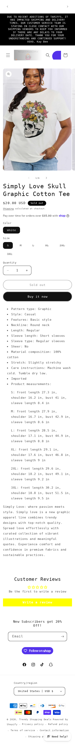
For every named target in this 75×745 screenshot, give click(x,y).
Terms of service (23, 730)
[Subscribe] (62, 636)
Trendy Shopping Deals (35, 719)
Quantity (9, 262)
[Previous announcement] (7, 6)
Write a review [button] (37, 602)
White (13, 231)
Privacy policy (33, 724)
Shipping (8, 208)
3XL (11, 254)
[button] (8, 55)
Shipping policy (39, 736)
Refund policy (58, 724)
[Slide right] (46, 178)
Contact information (54, 730)
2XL (64, 246)
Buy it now (38, 296)
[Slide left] (28, 178)
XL (49, 246)
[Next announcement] (67, 6)
